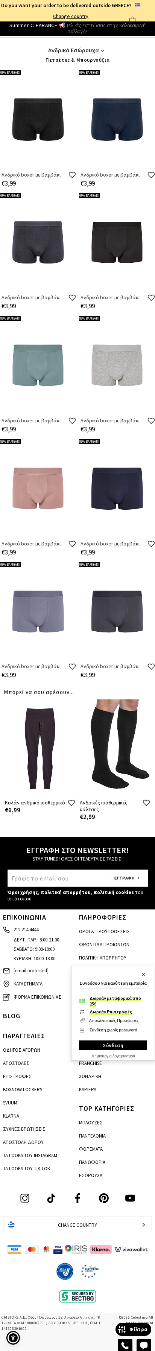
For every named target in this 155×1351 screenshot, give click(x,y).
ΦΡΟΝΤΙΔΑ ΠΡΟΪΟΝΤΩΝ (104, 944)
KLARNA (11, 1116)
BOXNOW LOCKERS (22, 1089)
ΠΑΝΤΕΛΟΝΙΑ (92, 1136)
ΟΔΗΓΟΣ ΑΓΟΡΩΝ (21, 1050)
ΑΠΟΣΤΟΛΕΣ (16, 1063)
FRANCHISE (90, 1063)
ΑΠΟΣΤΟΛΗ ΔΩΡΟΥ (23, 1142)
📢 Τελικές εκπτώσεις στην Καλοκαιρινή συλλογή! (77, 28)
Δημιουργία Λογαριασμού (113, 1056)
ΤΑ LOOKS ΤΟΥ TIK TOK (26, 1168)
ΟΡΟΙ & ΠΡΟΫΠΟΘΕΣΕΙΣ (104, 931)
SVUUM (10, 1103)
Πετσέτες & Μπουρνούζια (77, 60)
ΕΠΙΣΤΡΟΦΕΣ (17, 1076)
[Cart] (132, 20)
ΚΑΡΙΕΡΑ (87, 1089)
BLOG (11, 1015)
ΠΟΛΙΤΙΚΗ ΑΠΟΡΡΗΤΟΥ (102, 958)
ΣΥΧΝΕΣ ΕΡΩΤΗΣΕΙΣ (24, 1129)
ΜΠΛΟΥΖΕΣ (91, 1122)
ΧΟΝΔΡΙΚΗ (90, 1076)
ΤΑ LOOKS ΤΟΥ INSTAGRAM (30, 1155)
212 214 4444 (26, 929)
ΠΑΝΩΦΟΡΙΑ (92, 1162)
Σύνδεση (113, 1045)
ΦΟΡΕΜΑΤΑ (91, 1149)
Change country (70, 16)
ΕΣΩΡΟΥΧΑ (90, 1175)
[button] (13, 1337)
